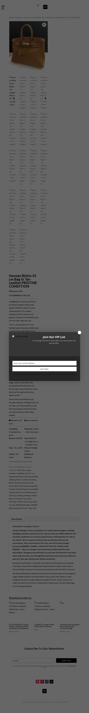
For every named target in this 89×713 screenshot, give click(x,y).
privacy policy (71, 374)
